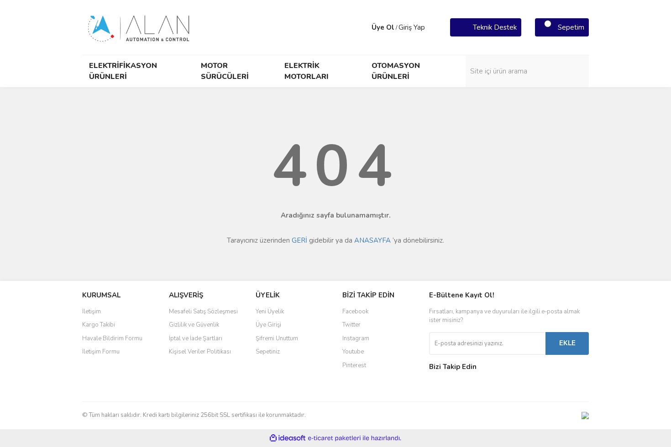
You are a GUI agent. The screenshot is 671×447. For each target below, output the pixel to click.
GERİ (299, 240)
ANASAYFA (372, 240)
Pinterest (354, 365)
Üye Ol (383, 27)
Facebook (355, 311)
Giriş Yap (411, 27)
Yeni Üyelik (270, 311)
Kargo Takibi (98, 325)
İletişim (91, 311)
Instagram (355, 338)
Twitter (351, 325)
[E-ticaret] (334, 438)
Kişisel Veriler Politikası (200, 352)
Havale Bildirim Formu (112, 338)
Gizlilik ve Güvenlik (194, 325)
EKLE (567, 343)
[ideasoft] (287, 438)
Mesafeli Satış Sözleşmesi (203, 311)
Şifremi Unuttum (277, 338)
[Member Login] (362, 27)
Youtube (353, 352)
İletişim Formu (101, 352)
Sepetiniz (268, 352)
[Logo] (139, 27)
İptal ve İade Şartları (195, 338)
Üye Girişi (268, 325)
